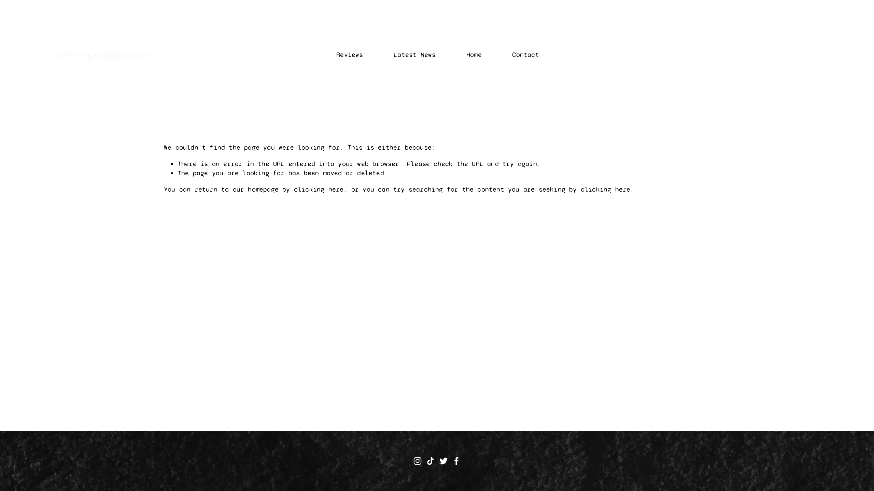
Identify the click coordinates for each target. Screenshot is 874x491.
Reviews (349, 55)
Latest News (415, 55)
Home (474, 55)
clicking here (319, 189)
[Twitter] (443, 461)
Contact (525, 55)
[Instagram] (417, 461)
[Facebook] (456, 461)
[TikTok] (430, 461)
